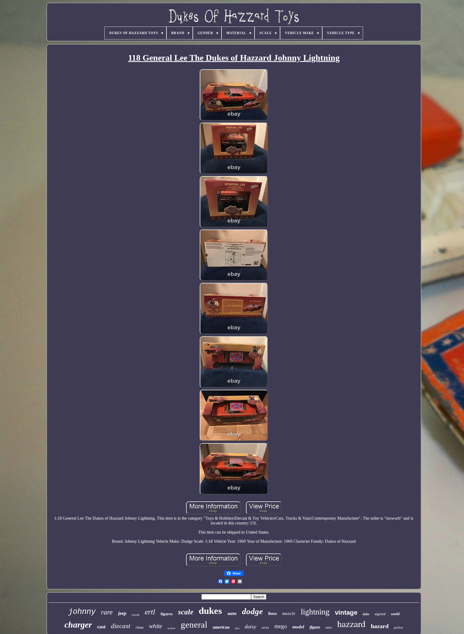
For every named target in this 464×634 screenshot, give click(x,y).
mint (328, 627)
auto (232, 613)
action (171, 628)
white (155, 626)
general (194, 624)
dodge (252, 611)
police (398, 627)
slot (237, 628)
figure (315, 627)
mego (280, 626)
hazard (380, 626)
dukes (210, 611)
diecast (120, 625)
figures (167, 614)
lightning (315, 611)
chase (140, 627)
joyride (135, 614)
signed (380, 614)
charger (78, 624)
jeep (122, 613)
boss (272, 613)
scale (185, 612)
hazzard (351, 623)
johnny (82, 611)
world (395, 614)
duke (366, 614)
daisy (250, 626)
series (265, 627)
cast (101, 626)
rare (107, 612)
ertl (150, 612)
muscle (288, 613)
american (221, 627)
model (298, 626)
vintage (346, 612)
